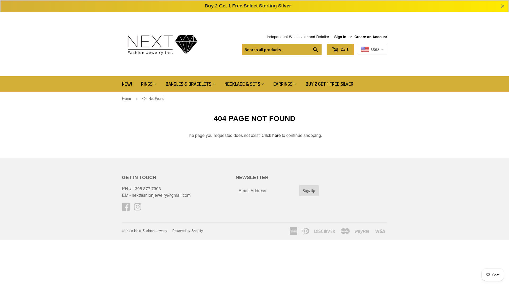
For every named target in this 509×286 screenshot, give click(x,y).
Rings (147, 84)
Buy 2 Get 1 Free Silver (329, 84)
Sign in (340, 36)
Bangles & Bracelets (189, 84)
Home (126, 98)
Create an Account (370, 36)
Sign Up (309, 190)
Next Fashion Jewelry (150, 230)
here (276, 135)
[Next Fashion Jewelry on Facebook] (126, 208)
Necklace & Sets (243, 84)
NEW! (127, 84)
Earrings (283, 84)
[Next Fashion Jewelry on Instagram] (138, 208)
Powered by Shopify (187, 230)
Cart (344, 49)
